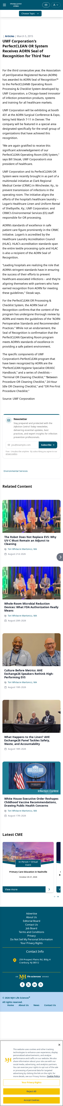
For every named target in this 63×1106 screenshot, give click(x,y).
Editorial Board (31, 921)
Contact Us (31, 924)
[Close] (59, 1044)
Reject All (31, 1091)
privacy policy (11, 454)
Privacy (31, 935)
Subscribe (46, 444)
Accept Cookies (31, 1100)
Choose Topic (28, 13)
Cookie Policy (53, 1076)
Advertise (31, 913)
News (36, 1005)
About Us (31, 917)
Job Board (31, 928)
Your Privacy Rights (31, 943)
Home (10, 1005)
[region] (31, 1073)
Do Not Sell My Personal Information (31, 939)
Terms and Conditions (31, 932)
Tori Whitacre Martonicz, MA (22, 549)
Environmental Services (16, 471)
